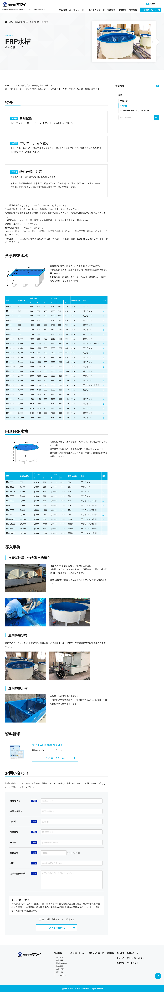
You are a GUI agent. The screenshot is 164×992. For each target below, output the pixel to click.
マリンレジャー (62, 975)
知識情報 (111, 9)
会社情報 (122, 9)
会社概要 (120, 953)
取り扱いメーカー (77, 9)
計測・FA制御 (61, 963)
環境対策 (59, 972)
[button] (155, 42)
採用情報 (133, 9)
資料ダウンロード (96, 9)
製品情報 (63, 9)
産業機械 (59, 960)
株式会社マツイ (14, 47)
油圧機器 (59, 957)
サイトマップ (132, 962)
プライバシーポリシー (136, 957)
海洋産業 (59, 966)
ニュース (120, 957)
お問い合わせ (132, 953)
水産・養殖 (60, 969)
